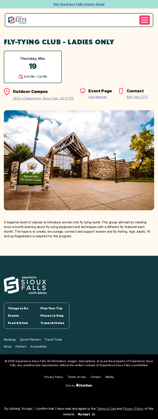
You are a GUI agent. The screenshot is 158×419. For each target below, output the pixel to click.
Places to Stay (52, 315)
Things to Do (18, 308)
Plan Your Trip (51, 308)
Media (110, 377)
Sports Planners (30, 339)
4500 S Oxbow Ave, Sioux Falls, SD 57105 (43, 98)
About (8, 346)
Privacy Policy (133, 409)
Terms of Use (106, 409)
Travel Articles (52, 323)
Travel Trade (53, 339)
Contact (96, 377)
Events (13, 315)
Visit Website (97, 97)
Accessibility (38, 346)
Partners (21, 346)
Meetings (10, 339)
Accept (84, 414)
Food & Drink (18, 323)
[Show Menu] (144, 20)
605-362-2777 (137, 97)
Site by (71, 385)
